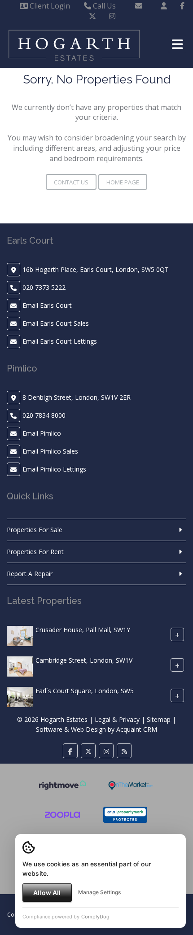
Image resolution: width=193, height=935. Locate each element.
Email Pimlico (41, 433)
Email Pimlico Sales (50, 451)
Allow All (47, 892)
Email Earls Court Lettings (59, 341)
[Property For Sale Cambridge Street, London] (20, 665)
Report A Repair (30, 573)
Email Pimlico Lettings (54, 469)
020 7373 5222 (44, 287)
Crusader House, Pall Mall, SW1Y (82, 629)
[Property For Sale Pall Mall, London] (20, 635)
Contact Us (71, 182)
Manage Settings (99, 892)
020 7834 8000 (44, 415)
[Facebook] (182, 6)
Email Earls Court (47, 305)
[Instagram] (112, 16)
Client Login (49, 6)
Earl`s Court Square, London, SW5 (84, 690)
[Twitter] (92, 16)
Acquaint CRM (136, 729)
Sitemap (159, 719)
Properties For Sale (34, 529)
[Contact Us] (164, 6)
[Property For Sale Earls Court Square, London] (20, 696)
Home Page (122, 182)
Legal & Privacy (117, 719)
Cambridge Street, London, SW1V (83, 660)
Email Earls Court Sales (55, 323)
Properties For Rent (35, 551)
